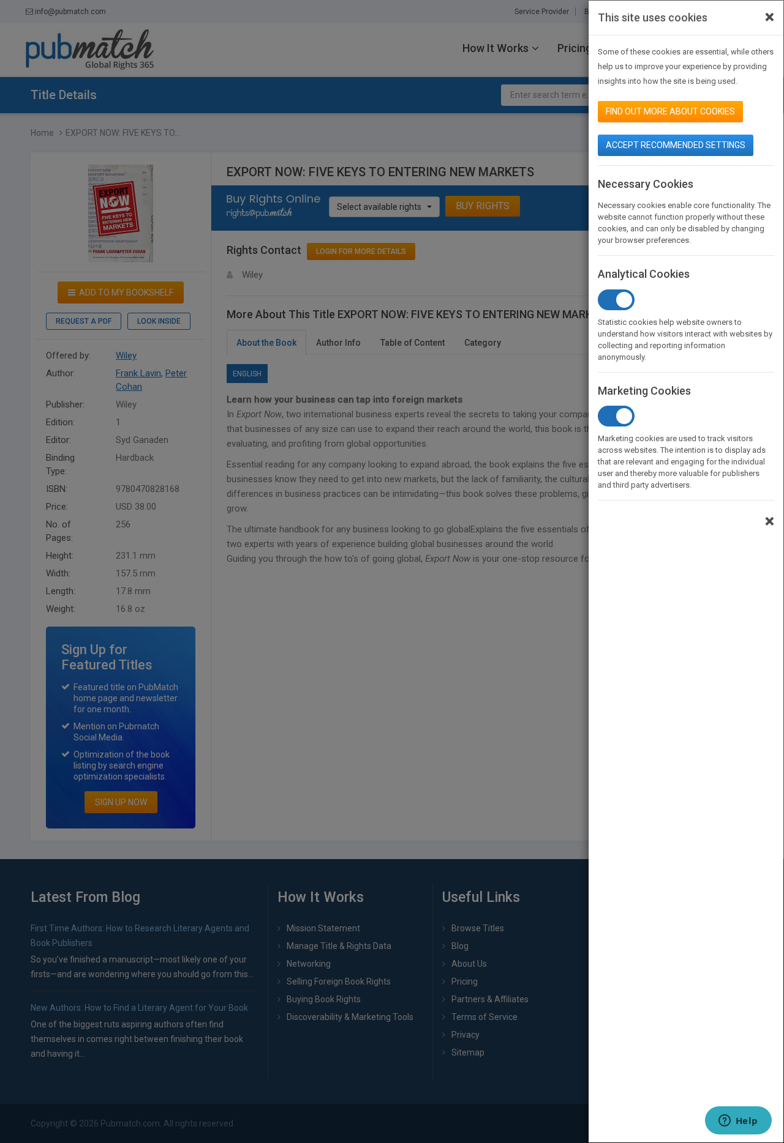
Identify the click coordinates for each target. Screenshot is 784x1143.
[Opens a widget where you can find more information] (738, 1121)
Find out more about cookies (670, 111)
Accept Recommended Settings (675, 145)
